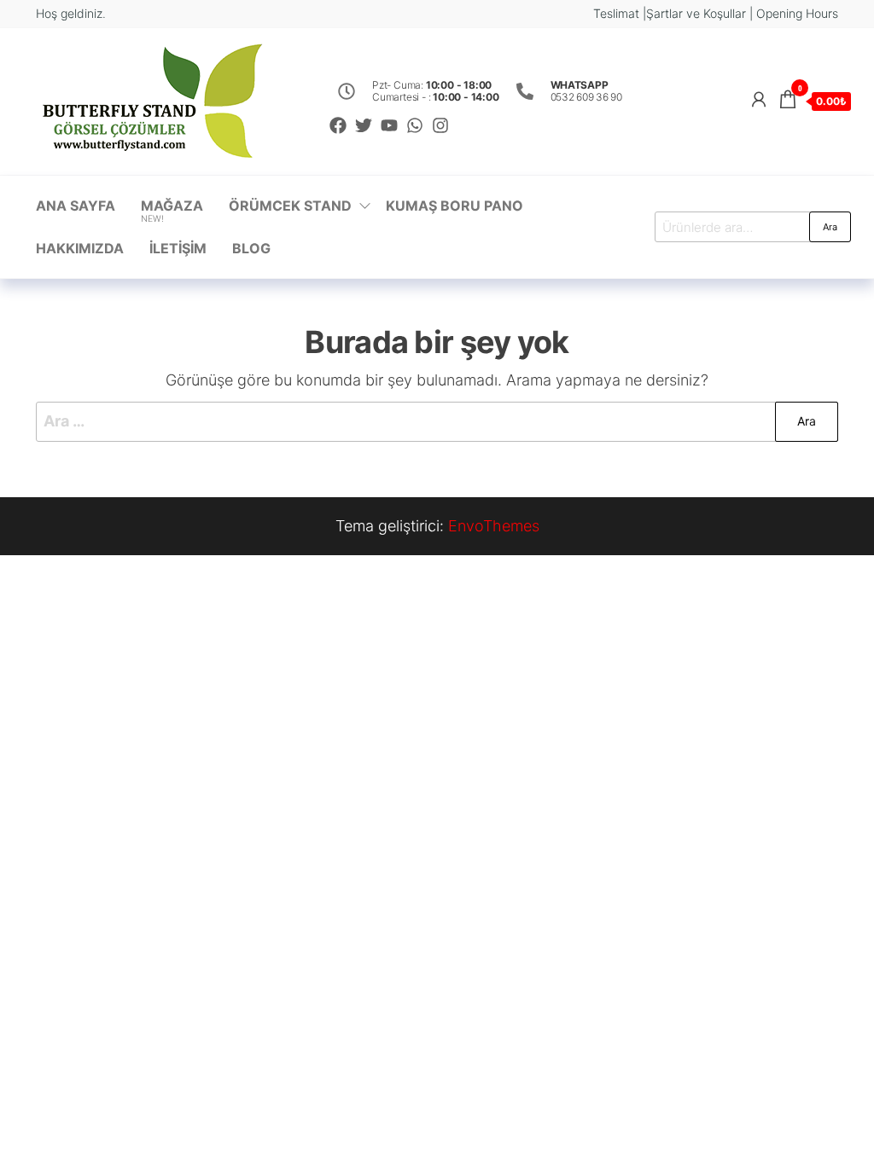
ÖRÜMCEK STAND (290, 205)
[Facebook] (338, 125)
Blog (251, 248)
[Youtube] (389, 125)
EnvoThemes (493, 526)
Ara (830, 227)
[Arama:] (437, 422)
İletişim (178, 248)
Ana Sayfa (75, 205)
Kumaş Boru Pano (454, 205)
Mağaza (172, 210)
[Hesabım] (759, 99)
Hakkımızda (80, 248)
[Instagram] (440, 125)
